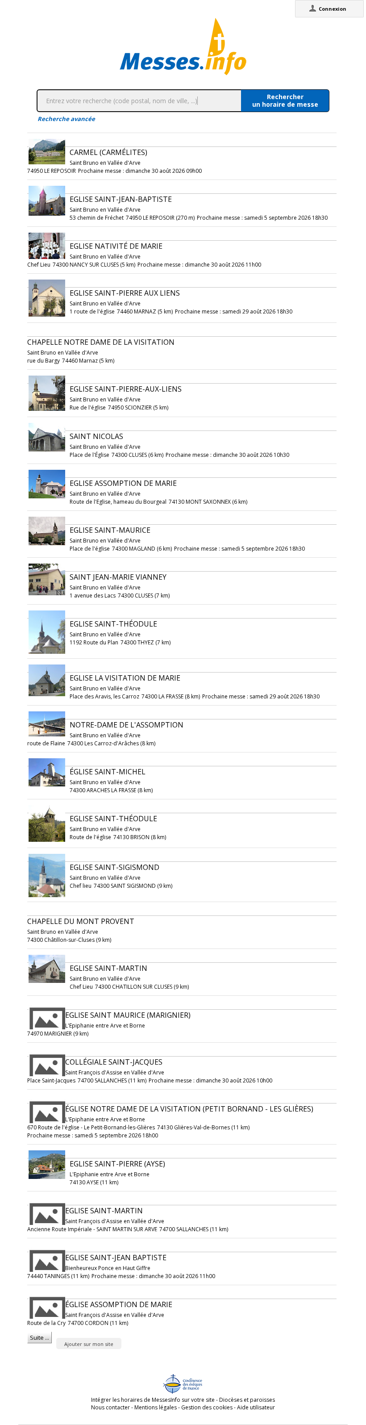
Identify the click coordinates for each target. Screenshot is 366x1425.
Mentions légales (155, 1407)
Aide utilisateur (256, 1407)
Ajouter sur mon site (88, 1344)
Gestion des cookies (207, 1407)
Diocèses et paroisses (247, 1400)
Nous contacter (110, 1407)
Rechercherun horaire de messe (285, 100)
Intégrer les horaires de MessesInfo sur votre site (153, 1400)
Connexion (332, 8)
